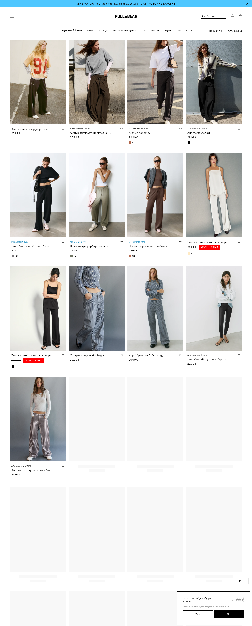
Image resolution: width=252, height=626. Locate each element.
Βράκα (169, 30)
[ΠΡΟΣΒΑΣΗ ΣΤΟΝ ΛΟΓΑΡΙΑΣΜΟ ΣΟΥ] (232, 16)
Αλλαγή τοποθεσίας (238, 599)
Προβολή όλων (72, 30)
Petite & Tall (185, 30)
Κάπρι (90, 30)
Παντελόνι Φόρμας (124, 30)
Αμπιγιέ (103, 30)
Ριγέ (143, 30)
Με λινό (155, 30)
